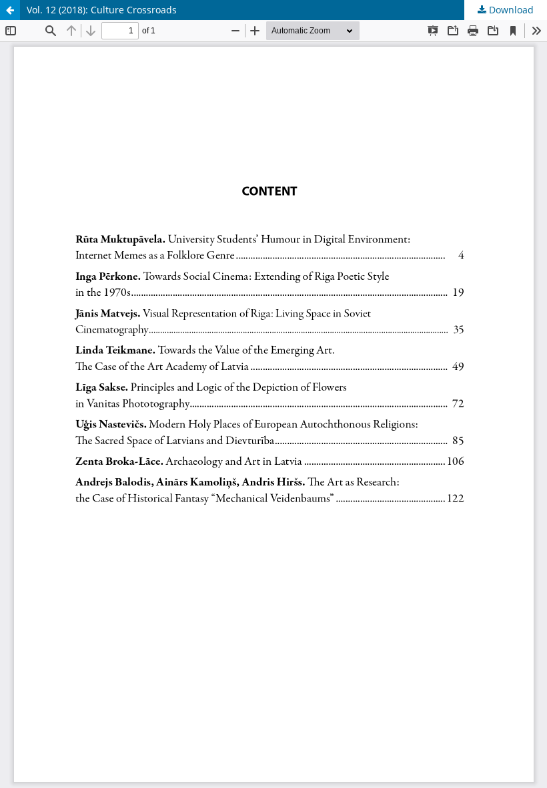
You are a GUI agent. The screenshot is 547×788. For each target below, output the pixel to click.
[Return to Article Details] (10, 10)
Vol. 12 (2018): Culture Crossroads (102, 9)
